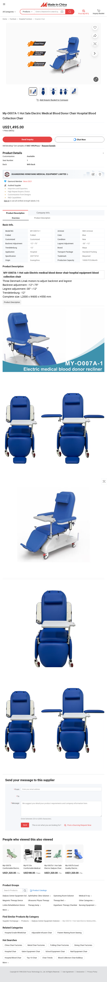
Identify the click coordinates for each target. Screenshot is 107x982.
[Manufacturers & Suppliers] (53, 4)
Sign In (6, 201)
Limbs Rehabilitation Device (14, 905)
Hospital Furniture (25, 19)
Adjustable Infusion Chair (42, 932)
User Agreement (68, 972)
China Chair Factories (13, 945)
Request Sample (48, 146)
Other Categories (86, 900)
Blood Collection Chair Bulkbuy (70, 957)
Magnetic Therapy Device (13, 900)
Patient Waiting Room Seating (69, 932)
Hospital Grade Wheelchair (15, 932)
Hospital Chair (40, 19)
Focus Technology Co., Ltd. (36, 972)
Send (25, 825)
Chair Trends (47, 957)
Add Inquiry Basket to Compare (54, 100)
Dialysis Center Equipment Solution (15, 895)
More (5, 962)
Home (5, 19)
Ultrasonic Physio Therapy (38, 900)
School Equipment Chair (55, 951)
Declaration (80, 972)
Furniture (13, 19)
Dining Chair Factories (83, 945)
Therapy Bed (59, 900)
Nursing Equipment (86, 905)
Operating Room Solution (64, 895)
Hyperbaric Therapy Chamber (65, 905)
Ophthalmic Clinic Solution (38, 895)
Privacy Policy (92, 972)
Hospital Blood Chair (13, 957)
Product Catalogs (39, 890)
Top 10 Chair (32, 957)
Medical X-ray (84, 895)
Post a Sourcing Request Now (77, 825)
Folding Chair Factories (59, 945)
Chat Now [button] (81, 139)
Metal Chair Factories (36, 945)
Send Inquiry (27, 139)
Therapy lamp (33, 905)
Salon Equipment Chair (31, 951)
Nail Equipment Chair (78, 951)
